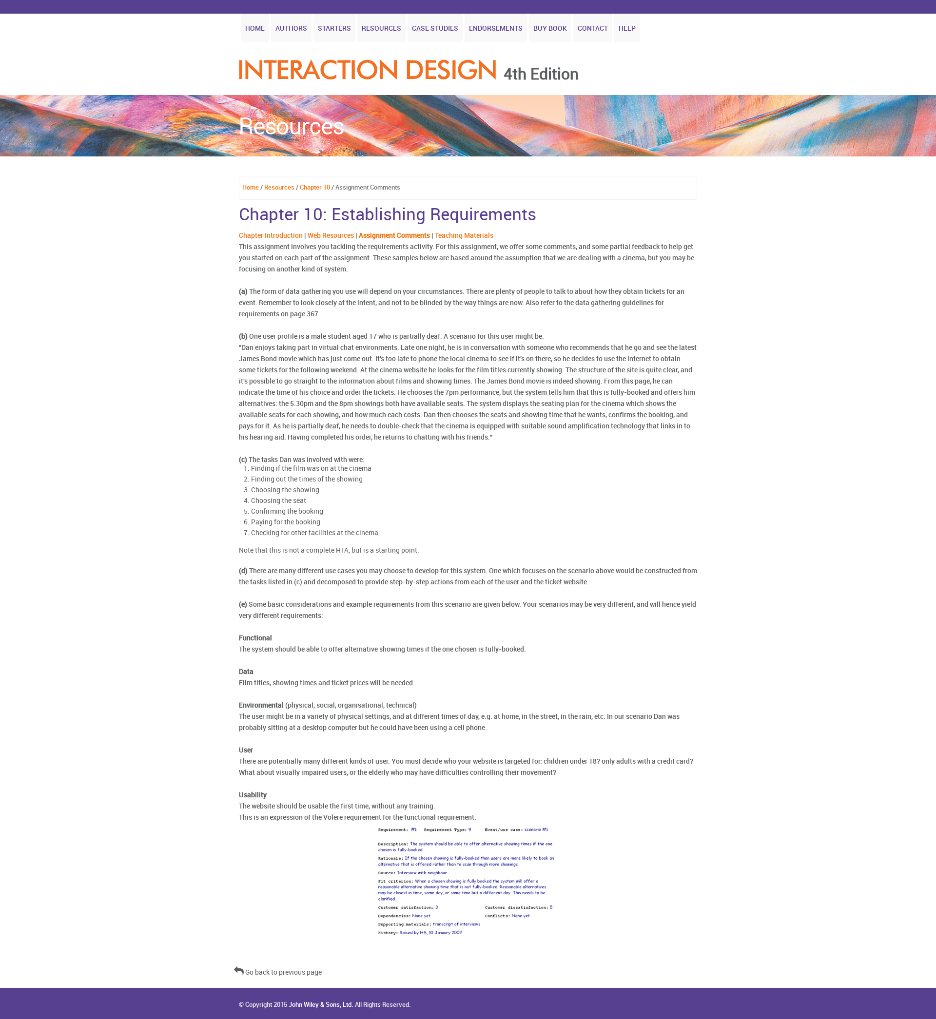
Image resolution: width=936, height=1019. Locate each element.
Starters (334, 28)
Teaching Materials (464, 235)
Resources (381, 28)
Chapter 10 (315, 187)
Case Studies (435, 28)
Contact (593, 28)
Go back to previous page (283, 972)
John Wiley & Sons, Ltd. (321, 1004)
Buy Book (550, 28)
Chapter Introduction (271, 235)
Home (255, 28)
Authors (291, 28)
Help (627, 28)
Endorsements (496, 28)
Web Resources (331, 235)
